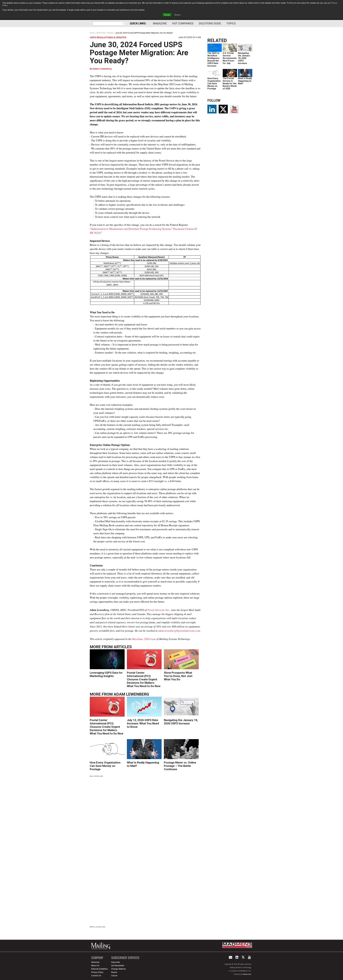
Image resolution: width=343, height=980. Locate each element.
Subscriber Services (125, 957)
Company (97, 957)
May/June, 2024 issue (144, 639)
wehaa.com (247, 974)
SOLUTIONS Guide (210, 23)
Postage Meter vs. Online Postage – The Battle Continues (180, 766)
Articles (123, 646)
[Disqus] (145, 816)
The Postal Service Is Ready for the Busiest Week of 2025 (230, 83)
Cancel (114, 975)
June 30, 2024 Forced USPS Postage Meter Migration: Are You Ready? (139, 52)
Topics (231, 23)
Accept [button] (167, 14)
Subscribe (115, 962)
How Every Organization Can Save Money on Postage (105, 766)
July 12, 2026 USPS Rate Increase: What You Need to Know (143, 723)
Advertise (95, 962)
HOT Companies (182, 23)
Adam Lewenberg (102, 68)
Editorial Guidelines (99, 969)
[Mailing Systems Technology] (101, 946)
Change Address (118, 969)
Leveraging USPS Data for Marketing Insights (106, 674)
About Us (95, 965)
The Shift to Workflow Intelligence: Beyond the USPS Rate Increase (213, 59)
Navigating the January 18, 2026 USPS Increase (181, 721)
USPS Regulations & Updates (108, 37)
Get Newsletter (117, 965)
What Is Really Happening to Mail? (245, 81)
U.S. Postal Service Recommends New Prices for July (230, 58)
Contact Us (96, 975)
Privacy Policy (97, 972)
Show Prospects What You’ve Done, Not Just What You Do (178, 676)
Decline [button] (177, 14)
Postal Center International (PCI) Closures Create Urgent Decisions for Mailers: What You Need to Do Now (143, 679)
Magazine (160, 23)
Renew (114, 972)
